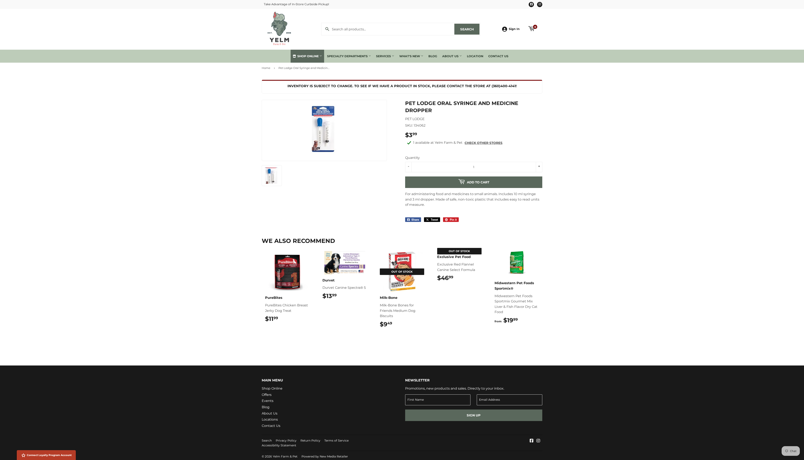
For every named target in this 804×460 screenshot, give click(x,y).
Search (469, 29)
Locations (270, 419)
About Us (450, 56)
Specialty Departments (347, 56)
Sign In (514, 29)
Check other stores (483, 143)
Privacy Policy (286, 440)
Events (267, 401)
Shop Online (308, 56)
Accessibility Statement (279, 445)
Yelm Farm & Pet (285, 456)
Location (475, 56)
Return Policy (310, 440)
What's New (410, 56)
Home (266, 68)
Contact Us (498, 56)
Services (384, 56)
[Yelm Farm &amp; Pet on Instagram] (538, 441)
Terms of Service (336, 440)
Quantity (412, 158)
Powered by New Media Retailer (325, 456)
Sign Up (474, 415)
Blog (432, 56)
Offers (267, 395)
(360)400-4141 (504, 86)
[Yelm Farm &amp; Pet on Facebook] (531, 441)
